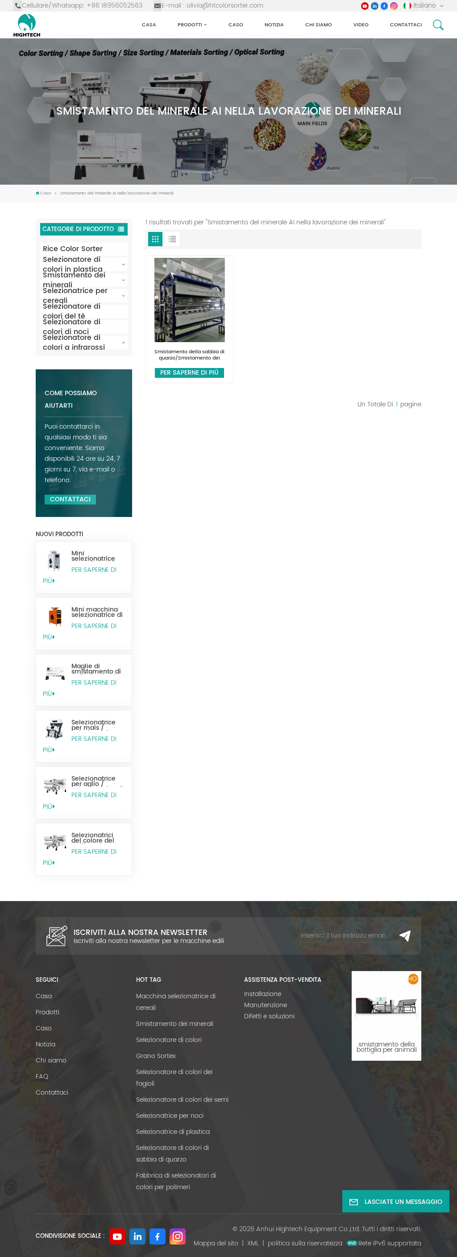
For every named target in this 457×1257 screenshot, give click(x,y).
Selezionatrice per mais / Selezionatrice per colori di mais (93, 725)
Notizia (274, 25)
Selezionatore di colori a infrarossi (74, 342)
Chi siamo (318, 25)
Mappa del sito (216, 1243)
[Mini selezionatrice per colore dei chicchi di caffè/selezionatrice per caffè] (55, 560)
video (361, 25)
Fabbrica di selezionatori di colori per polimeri (176, 1181)
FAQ (42, 1076)
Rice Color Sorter (73, 249)
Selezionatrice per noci (170, 1116)
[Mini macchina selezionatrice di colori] (55, 616)
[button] (355, 1016)
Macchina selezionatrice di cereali (176, 1002)
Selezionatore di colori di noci (71, 327)
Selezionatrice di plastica (173, 1132)
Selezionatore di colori (169, 1040)
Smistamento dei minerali (74, 280)
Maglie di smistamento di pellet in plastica (97, 669)
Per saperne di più (79, 575)
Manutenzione (265, 1005)
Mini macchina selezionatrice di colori (97, 612)
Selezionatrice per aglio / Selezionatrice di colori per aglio (97, 781)
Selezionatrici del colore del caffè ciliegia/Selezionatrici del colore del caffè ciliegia (98, 838)
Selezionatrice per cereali (75, 295)
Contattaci (406, 25)
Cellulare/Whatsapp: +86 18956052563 (82, 5)
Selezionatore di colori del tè (71, 311)
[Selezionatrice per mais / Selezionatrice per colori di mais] (55, 729)
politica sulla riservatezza (305, 1243)
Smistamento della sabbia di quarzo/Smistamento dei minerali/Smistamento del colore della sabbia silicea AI (189, 355)
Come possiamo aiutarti (71, 399)
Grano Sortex (155, 1056)
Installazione (262, 994)
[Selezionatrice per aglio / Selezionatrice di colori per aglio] (55, 785)
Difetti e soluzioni (269, 1016)
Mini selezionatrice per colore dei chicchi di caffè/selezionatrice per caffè (98, 556)
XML (253, 1243)
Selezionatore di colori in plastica (73, 264)
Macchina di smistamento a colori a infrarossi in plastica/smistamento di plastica (386, 1047)
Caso (235, 25)
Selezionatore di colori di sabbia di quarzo (172, 1154)
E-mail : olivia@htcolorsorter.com (212, 5)
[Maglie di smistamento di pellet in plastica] (55, 673)
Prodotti (190, 25)
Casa (149, 25)
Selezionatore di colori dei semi (182, 1100)
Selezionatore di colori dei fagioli (174, 1078)
